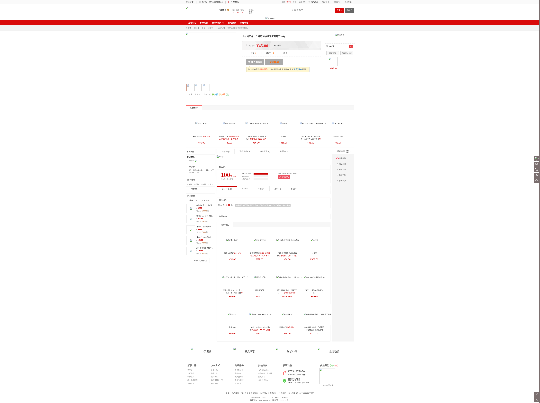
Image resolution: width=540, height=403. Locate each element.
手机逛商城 (235, 2)
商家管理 (337, 2)
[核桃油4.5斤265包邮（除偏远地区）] (333, 61)
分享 (207, 94)
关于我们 (282, 393)
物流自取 (263, 393)
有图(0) (294, 189)
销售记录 (265, 151)
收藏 (198, 94)
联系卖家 (238, 383)
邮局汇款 (214, 373)
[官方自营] (339, 35)
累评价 (270, 53)
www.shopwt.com (265, 400)
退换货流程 (239, 377)
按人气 (210, 184)
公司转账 (214, 377)
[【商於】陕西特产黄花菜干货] (190, 229)
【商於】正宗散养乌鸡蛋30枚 (256, 139)
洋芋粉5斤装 (338, 136)
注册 (294, 2)
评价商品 (285, 177)
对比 (190, 94)
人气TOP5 (205, 200)
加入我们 (235, 393)
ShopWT (271, 397)
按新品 (189, 184)
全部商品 (194, 189)
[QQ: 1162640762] (196, 161)
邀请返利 (302, 2)
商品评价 (244, 151)
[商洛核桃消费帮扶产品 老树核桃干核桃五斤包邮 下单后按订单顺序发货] (190, 251)
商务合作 (244, 393)
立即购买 (274, 62)
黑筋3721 (232, 327)
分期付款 (214, 370)
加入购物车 (256, 62)
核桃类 (210, 28)
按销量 (203, 184)
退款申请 (238, 373)
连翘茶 (283, 136)
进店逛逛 (332, 53)
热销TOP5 (193, 200)
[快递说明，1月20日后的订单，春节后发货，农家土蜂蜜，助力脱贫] (260, 314)
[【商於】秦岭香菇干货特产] (190, 240)
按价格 (196, 184)
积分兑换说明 (192, 380)
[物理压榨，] (287, 314)
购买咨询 (284, 151)
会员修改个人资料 (265, 373)
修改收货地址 (263, 380)
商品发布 (261, 377)
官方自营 (223, 10)
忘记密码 (190, 373)
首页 (189, 28)
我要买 (190, 370)
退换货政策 (239, 370)
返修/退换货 (239, 380)
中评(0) (261, 189)
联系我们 (254, 393)
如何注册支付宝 (217, 380)
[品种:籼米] (201, 123)
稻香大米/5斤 (201, 136)
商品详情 (226, 152)
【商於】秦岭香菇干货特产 (206, 237)
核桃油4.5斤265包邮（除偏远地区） (210, 216)
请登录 (289, 2)
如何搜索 (190, 383)
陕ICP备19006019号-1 (281, 400)
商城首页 (190, 2)
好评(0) (245, 189)
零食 (203, 28)
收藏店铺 (347, 53)
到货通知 (298, 69)
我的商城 (314, 2)
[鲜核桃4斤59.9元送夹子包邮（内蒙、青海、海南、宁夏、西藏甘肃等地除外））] (190, 208)
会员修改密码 (263, 370)
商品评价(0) (227, 189)
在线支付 (214, 383)
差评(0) (277, 189)
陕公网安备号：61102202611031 (301, 393)
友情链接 (273, 393)
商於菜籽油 (287, 327)
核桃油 (196, 28)
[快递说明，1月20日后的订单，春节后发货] (257, 123)
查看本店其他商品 (200, 261)
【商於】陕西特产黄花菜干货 (207, 227)
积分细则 (190, 377)
